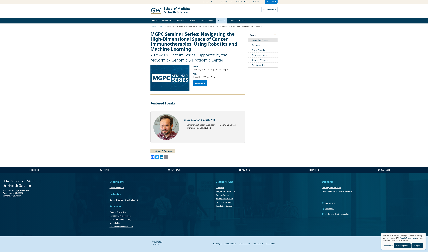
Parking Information (224, 202)
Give (241, 20)
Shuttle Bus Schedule (225, 206)
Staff (202, 20)
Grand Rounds (258, 50)
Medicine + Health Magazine (337, 214)
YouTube (246, 169)
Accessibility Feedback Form (121, 227)
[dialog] (403, 241)
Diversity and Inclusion (331, 187)
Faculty (192, 20)
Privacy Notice (230, 243)
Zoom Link (200, 83)
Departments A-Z (117, 187)
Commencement (259, 55)
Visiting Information (224, 198)
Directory (220, 187)
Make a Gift (330, 203)
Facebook (35, 169)
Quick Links (270, 9)
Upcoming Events (260, 40)
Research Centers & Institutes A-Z (124, 200)
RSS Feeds (385, 169)
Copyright (217, 243)
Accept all (417, 246)
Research (180, 20)
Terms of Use (244, 243)
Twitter (105, 169)
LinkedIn (315, 169)
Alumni (231, 20)
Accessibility (115, 223)
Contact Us (329, 208)
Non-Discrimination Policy (120, 219)
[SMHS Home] (171, 10)
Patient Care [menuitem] (257, 2)
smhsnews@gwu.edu (12, 196)
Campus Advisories (118, 212)
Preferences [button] (388, 246)
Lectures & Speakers (163, 151)
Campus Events (222, 195)
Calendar (256, 45)
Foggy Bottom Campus (225, 191)
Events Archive (258, 65)
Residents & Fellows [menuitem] (242, 2)
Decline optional (402, 246)
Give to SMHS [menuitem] (271, 2)
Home (154, 26)
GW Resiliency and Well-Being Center (337, 191)
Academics (167, 20)
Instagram (176, 169)
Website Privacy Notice (408, 238)
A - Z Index (270, 243)
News (211, 20)
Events (221, 20)
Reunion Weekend (260, 60)
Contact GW (258, 243)
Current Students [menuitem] (226, 2)
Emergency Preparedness (120, 216)
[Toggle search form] (250, 20)
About (155, 20)
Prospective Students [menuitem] (210, 2)
